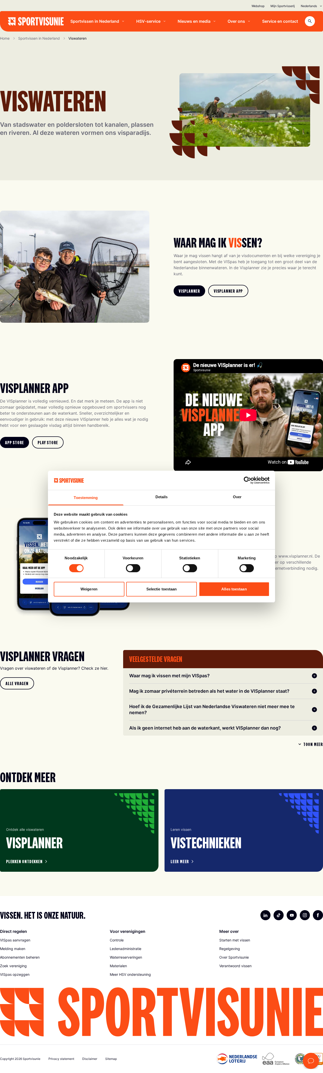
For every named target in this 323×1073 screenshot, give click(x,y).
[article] (79, 830)
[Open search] (310, 21)
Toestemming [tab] (86, 497)
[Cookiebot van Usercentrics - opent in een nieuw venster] (247, 480)
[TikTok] (279, 915)
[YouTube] (292, 915)
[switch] (133, 568)
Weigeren (88, 589)
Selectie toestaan (161, 589)
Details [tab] (161, 497)
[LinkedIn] (265, 915)
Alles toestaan (234, 589)
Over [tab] (237, 497)
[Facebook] (318, 915)
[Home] (36, 21)
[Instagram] (305, 915)
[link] (189, 290)
